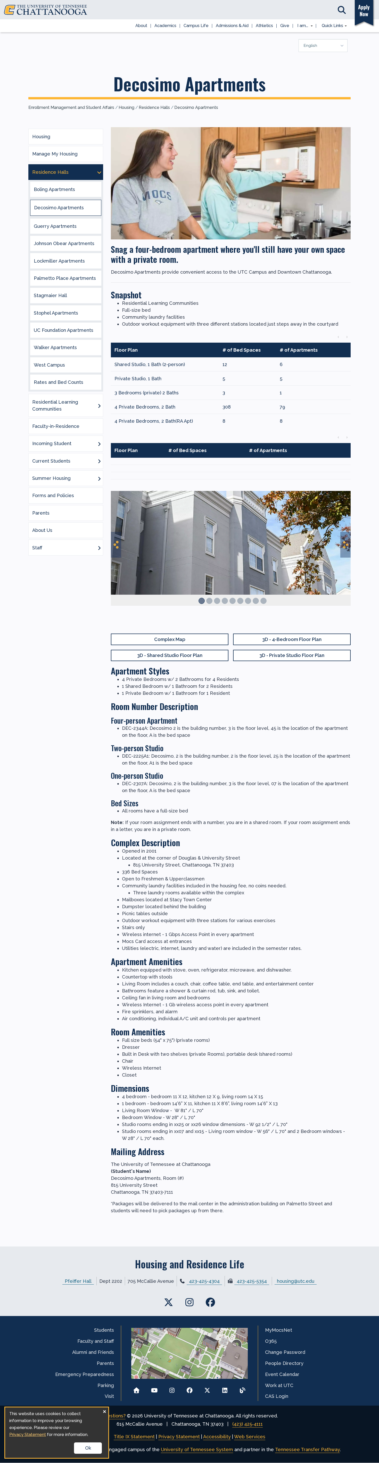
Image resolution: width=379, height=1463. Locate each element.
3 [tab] (217, 601)
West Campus (49, 365)
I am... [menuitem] (301, 26)
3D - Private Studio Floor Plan (291, 655)
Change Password (285, 1352)
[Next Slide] (345, 545)
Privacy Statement (179, 1436)
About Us (42, 530)
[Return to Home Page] (136, 1388)
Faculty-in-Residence (55, 426)
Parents (41, 513)
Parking (105, 1385)
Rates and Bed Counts (58, 382)
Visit (109, 1396)
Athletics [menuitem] (264, 25)
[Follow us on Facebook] (189, 1388)
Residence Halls (154, 107)
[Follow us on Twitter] (207, 1388)
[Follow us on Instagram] (171, 1388)
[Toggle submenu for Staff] (99, 547)
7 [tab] (248, 601)
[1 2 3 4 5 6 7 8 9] (231, 555)
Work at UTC (279, 1385)
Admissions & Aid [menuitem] (232, 25)
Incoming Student (51, 443)
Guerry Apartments (55, 226)
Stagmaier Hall (50, 295)
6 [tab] (240, 601)
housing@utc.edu (295, 1281)
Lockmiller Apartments (59, 261)
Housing (126, 107)
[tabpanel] (231, 548)
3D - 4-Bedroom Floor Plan (292, 639)
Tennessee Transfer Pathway (307, 1449)
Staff (37, 547)
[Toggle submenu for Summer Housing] (99, 478)
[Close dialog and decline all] (104, 1410)
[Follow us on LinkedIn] (224, 1388)
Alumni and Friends (93, 1352)
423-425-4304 (204, 1281)
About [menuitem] (141, 25)
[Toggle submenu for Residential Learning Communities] (99, 405)
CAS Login (276, 1396)
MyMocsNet (278, 1330)
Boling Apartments (54, 189)
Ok (88, 1448)
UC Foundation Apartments (63, 330)
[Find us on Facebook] (210, 1302)
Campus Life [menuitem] (196, 25)
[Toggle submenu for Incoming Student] (99, 443)
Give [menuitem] (284, 25)
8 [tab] (256, 601)
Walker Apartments (55, 347)
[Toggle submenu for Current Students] (99, 461)
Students (104, 1330)
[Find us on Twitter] (169, 1302)
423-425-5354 (252, 1281)
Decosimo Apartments (196, 107)
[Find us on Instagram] (190, 1302)
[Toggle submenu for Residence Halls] (99, 172)
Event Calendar (282, 1374)
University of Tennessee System (197, 1449)
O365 (271, 1341)
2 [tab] (209, 601)
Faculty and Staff (95, 1341)
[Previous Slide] (116, 545)
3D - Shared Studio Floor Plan (169, 655)
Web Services (249, 1436)
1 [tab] (202, 601)
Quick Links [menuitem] (330, 26)
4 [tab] (225, 601)
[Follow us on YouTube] (154, 1388)
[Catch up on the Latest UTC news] (242, 1388)
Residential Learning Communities (55, 405)
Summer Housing (51, 478)
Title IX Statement (134, 1436)
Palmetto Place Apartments (65, 278)
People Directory (284, 1363)
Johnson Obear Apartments (64, 243)
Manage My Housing (55, 154)
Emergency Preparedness (84, 1374)
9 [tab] (263, 601)
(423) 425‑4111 (247, 1424)
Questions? (113, 1415)
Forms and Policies (53, 495)
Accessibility (217, 1436)
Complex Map (169, 639)
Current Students (51, 461)
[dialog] (56, 1432)
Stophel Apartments (56, 313)
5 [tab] (232, 601)
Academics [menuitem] (165, 25)
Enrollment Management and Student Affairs (71, 107)
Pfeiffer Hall (78, 1281)
